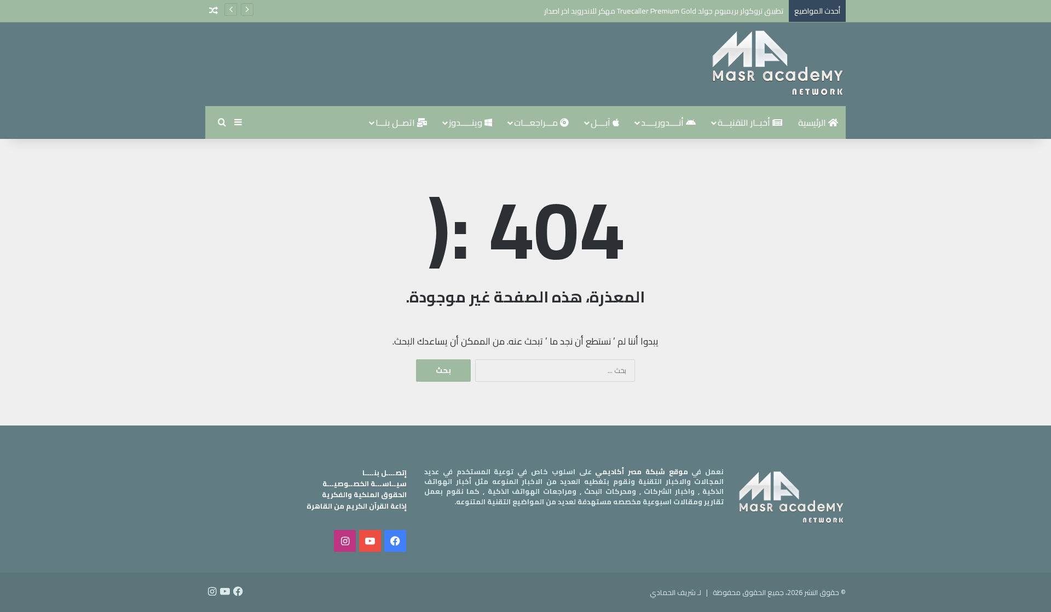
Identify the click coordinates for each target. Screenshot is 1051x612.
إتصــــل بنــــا (384, 472)
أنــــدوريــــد (663, 122)
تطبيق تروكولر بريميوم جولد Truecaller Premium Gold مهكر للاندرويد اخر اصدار (663, 11)
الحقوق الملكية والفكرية (364, 494)
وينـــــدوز (466, 122)
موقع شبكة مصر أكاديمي (641, 471)
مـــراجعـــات (537, 122)
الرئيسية (813, 122)
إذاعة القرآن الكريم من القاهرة (357, 505)
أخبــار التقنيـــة (745, 122)
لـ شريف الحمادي (675, 592)
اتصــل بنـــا (396, 122)
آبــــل (602, 122)
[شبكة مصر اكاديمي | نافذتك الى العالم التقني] (777, 64)
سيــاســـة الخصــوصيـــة (364, 483)
